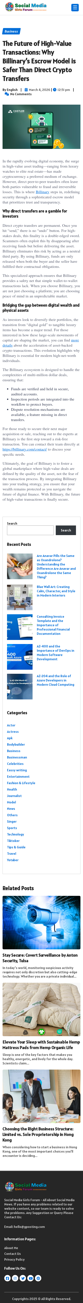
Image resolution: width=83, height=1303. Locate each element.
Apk (10, 738)
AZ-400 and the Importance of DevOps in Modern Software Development (55, 652)
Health (12, 789)
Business (13, 751)
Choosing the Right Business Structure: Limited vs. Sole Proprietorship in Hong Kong (38, 1134)
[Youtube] (30, 1278)
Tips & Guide (16, 847)
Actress (13, 731)
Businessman (17, 757)
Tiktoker (13, 840)
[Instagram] (15, 1278)
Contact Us (12, 1253)
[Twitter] (23, 1278)
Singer (12, 821)
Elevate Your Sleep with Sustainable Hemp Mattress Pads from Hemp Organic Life (41, 1044)
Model (11, 802)
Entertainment (18, 776)
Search (12, 523)
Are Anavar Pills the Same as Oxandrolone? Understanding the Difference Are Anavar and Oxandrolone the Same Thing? (56, 566)
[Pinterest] (38, 1278)
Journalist (14, 796)
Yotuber (13, 860)
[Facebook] (7, 1278)
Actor (11, 725)
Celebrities (15, 763)
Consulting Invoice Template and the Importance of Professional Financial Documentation (53, 625)
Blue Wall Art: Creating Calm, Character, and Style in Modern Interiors (56, 591)
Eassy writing (17, 770)
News (11, 808)
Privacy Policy (14, 1259)
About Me (11, 1248)
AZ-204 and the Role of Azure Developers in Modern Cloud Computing (55, 680)
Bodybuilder (16, 744)
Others (12, 815)
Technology (15, 834)
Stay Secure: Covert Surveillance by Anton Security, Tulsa (40, 957)
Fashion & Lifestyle (21, 783)
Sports (12, 828)
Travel (11, 853)
